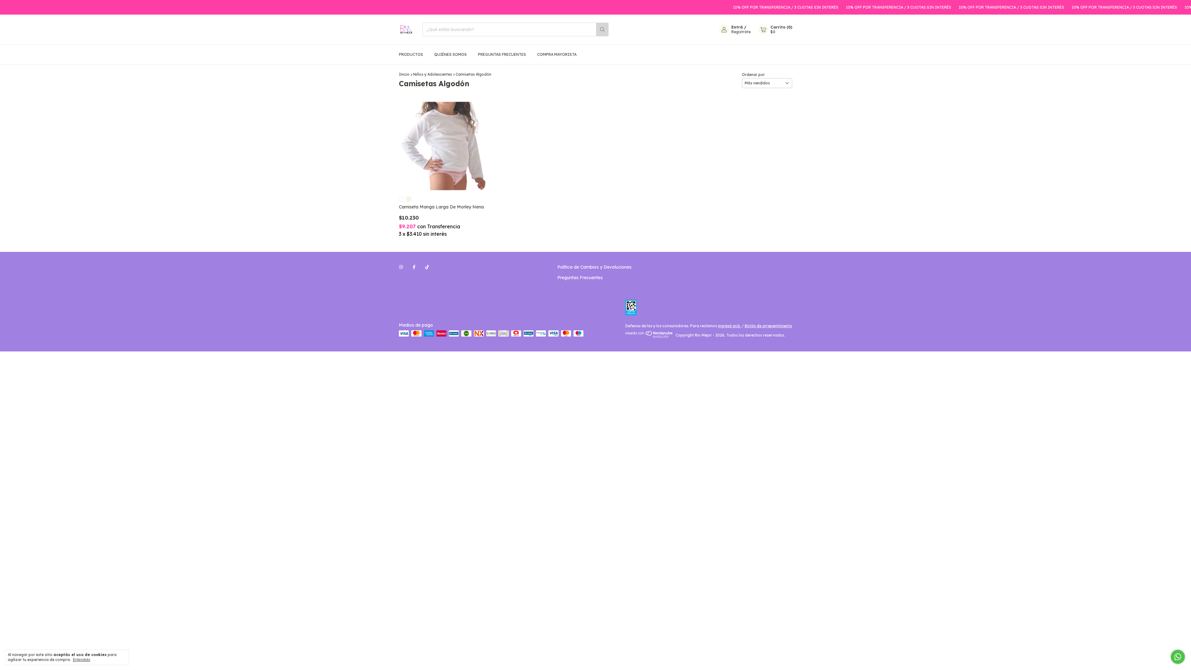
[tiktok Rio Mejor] (427, 267)
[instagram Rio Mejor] (401, 267)
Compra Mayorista (557, 54)
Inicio (404, 74)
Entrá (737, 27)
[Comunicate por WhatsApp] (1178, 657)
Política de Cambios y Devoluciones (594, 267)
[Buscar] (602, 29)
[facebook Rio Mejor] (414, 267)
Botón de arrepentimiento (768, 326)
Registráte (741, 31)
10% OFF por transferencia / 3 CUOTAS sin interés (766, 7)
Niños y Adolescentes (432, 74)
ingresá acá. (729, 326)
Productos (411, 54)
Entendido (81, 660)
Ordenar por (753, 74)
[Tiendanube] (649, 336)
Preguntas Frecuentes (502, 54)
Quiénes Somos (450, 54)
